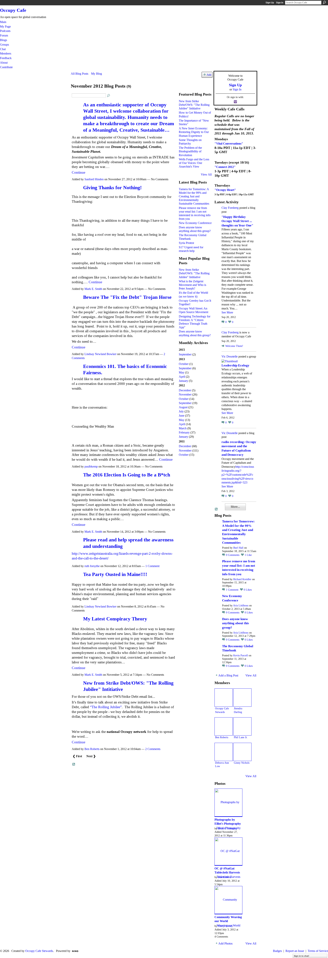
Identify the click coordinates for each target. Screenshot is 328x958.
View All (206, 174)
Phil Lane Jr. (241, 737)
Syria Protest (186, 242)
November (185, 394)
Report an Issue (294, 950)
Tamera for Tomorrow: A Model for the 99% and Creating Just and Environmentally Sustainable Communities (194, 196)
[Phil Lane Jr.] (242, 726)
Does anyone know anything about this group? (235, 623)
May (181, 372)
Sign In (279, 2)
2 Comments (152, 749)
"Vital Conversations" (228, 143)
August (183, 407)
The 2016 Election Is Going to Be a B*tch (126, 475)
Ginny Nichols (241, 762)
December (185, 390)
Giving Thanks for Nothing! (112, 187)
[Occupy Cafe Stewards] (223, 697)
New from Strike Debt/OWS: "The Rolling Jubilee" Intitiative (194, 105)
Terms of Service (318, 950)
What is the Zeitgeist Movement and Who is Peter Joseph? (192, 285)
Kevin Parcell (240, 655)
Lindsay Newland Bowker (100, 354)
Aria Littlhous (240, 605)
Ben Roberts (91, 749)
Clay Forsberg (230, 207)
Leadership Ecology (235, 365)
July (181, 411)
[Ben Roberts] (223, 726)
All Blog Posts (79, 73)
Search (324, 2)
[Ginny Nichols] (242, 752)
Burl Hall (238, 547)
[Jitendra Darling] (242, 697)
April (182, 376)
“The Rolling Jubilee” (106, 707)
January (183, 380)
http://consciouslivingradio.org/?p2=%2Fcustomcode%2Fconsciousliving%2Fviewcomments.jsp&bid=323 (238, 474)
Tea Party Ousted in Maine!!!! (115, 574)
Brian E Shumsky (227, 828)
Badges (277, 950)
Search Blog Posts (108, 95)
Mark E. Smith (93, 288)
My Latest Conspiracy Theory (115, 619)
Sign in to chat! (301, 956)
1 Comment (152, 566)
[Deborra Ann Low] (223, 752)
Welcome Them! (234, 346)
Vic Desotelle (230, 356)
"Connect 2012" (225, 167)
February (184, 432)
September (185, 354)
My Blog (96, 73)
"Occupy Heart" (225, 189)
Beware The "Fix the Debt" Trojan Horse (127, 297)
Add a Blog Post (228, 675)
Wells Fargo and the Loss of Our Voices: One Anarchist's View (194, 163)
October (183, 363)
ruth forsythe (92, 566)
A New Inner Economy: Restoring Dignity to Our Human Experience (194, 132)
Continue (78, 172)
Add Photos (225, 943)
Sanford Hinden (94, 179)
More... (235, 506)
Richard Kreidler (242, 579)
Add (209, 74)
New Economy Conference (195, 223)
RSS (74, 764)
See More (227, 312)
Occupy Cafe (13, 10)
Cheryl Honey (225, 925)
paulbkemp (91, 466)
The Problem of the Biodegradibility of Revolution (190, 151)
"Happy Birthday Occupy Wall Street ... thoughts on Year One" (237, 221)
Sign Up (270, 2)
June (181, 415)
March (183, 428)
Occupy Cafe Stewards (39, 950)
